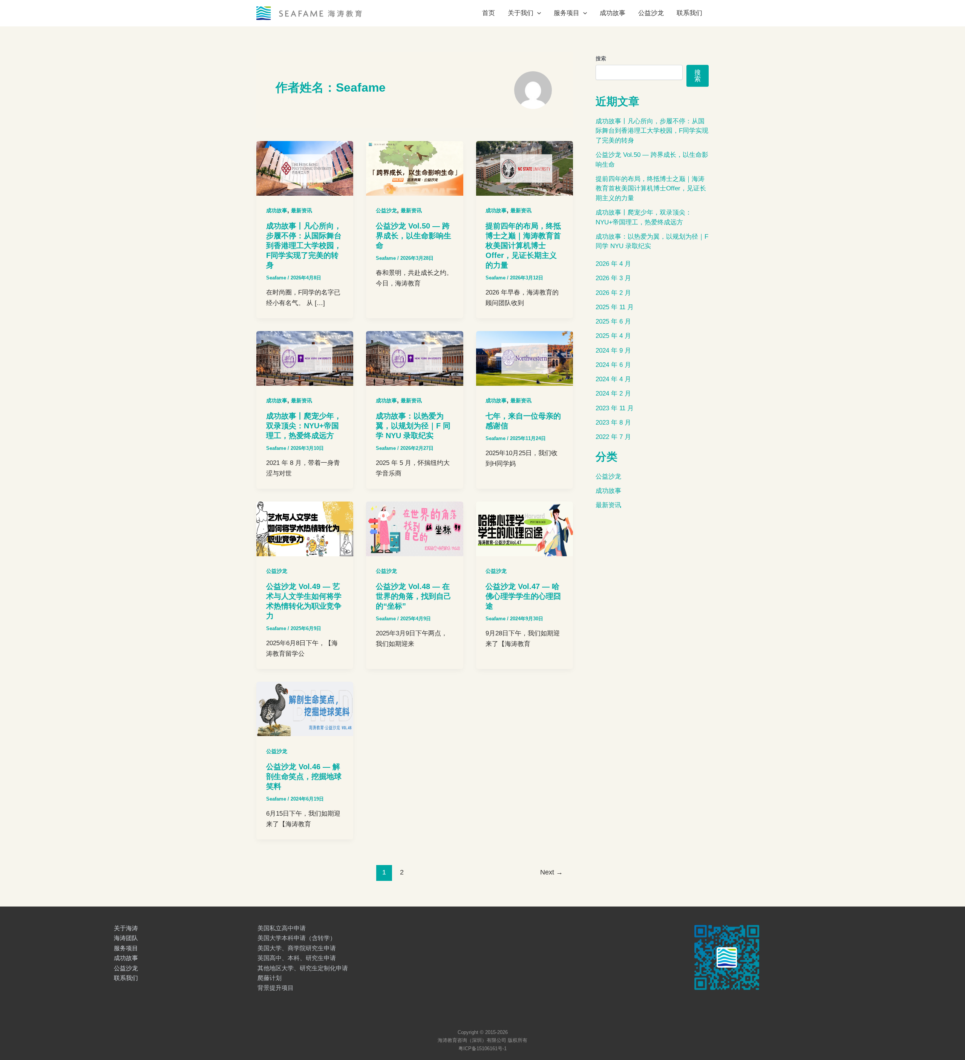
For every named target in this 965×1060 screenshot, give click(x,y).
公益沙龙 (651, 13)
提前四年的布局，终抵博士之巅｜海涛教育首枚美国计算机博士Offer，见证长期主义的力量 (523, 245)
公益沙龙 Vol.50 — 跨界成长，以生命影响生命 (413, 236)
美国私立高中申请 (281, 928)
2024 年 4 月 (613, 379)
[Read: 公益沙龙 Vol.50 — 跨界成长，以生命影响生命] (414, 168)
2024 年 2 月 (613, 393)
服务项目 (566, 13)
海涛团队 (126, 938)
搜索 (601, 58)
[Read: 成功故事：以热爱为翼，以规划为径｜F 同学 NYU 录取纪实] (414, 358)
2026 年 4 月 (613, 263)
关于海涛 (126, 928)
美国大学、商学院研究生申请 (296, 948)
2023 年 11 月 (615, 408)
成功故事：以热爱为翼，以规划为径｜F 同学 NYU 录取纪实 (413, 426)
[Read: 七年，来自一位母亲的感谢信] (524, 358)
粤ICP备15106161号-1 (482, 1048)
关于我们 (520, 13)
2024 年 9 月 (613, 350)
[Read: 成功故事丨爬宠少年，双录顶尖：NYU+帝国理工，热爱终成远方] (304, 358)
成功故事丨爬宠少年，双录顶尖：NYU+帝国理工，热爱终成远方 (304, 426)
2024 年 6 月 (613, 364)
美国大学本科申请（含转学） (296, 938)
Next (551, 872)
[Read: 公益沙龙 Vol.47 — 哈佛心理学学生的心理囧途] (524, 528)
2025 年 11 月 (615, 307)
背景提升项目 (275, 988)
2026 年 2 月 (613, 292)
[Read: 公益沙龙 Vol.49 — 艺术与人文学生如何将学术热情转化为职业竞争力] (304, 528)
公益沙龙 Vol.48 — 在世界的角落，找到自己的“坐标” (413, 596)
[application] (537, 13)
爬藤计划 (269, 978)
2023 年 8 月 (613, 422)
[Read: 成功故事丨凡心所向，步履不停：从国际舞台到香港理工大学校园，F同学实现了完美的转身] (304, 168)
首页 (488, 13)
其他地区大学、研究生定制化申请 (302, 968)
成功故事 (612, 13)
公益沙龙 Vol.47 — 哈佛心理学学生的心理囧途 (523, 596)
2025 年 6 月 (613, 321)
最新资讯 (301, 210)
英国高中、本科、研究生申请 (296, 958)
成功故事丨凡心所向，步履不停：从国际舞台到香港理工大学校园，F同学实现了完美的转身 (304, 245)
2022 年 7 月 (613, 436)
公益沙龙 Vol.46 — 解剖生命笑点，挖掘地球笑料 (304, 776)
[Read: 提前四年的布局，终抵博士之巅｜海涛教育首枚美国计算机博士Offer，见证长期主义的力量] (524, 168)
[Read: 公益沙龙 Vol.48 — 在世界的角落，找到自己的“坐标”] (414, 528)
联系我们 (689, 13)
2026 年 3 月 (613, 278)
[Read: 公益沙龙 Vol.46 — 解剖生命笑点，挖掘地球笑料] (304, 708)
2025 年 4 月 (613, 335)
